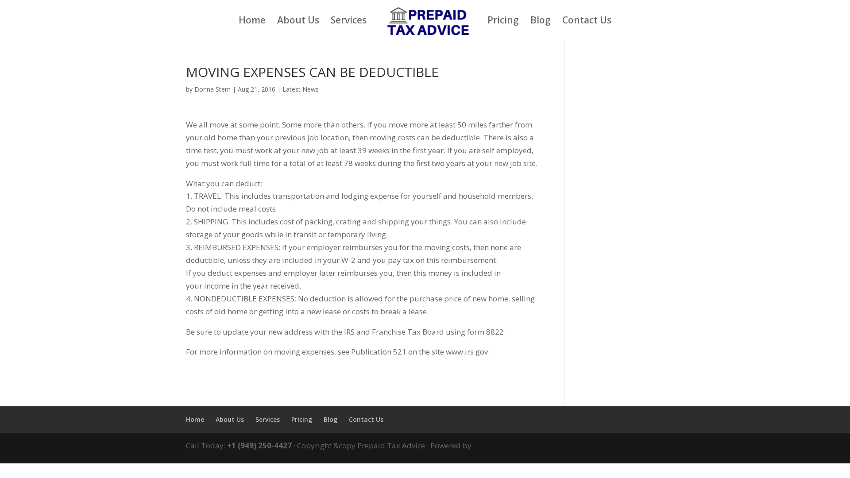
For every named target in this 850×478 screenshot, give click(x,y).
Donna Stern (212, 89)
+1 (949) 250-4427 (259, 445)
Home (252, 21)
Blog (540, 21)
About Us (298, 21)
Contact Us (586, 21)
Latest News (300, 89)
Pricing (503, 21)
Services (349, 21)
